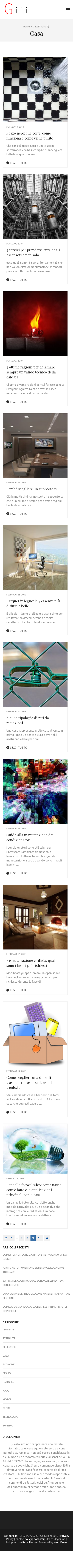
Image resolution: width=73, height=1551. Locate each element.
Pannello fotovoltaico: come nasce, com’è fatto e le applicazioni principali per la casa (34, 1189)
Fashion (7, 1373)
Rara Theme (30, 1542)
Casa (6, 1355)
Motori (7, 1399)
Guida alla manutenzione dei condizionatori (30, 837)
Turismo (8, 1425)
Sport (6, 1408)
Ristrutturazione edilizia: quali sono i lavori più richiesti (31, 963)
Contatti (39, 1538)
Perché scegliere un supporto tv (31, 488)
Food (6, 1390)
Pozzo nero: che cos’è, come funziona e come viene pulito (29, 135)
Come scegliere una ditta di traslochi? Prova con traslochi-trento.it (31, 1082)
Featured (9, 1381)
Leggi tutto (18, 162)
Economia (9, 1364)
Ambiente (9, 1329)
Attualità (9, 1338)
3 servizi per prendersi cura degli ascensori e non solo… (33, 252)
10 (39, 1238)
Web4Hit (11, 1535)
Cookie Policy (23, 1538)
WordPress (60, 1542)
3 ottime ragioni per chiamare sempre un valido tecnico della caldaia (31, 372)
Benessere (9, 1347)
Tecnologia (10, 1416)
